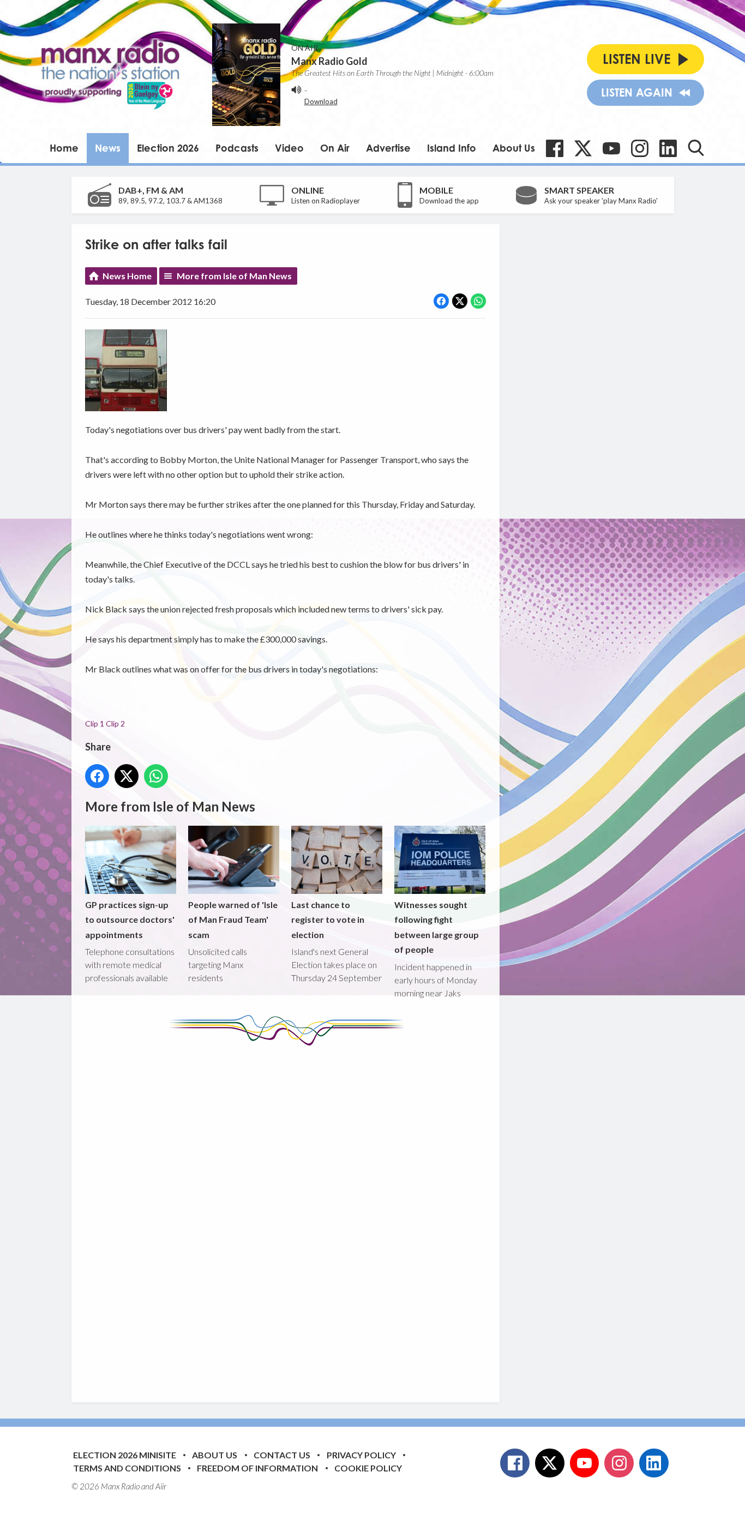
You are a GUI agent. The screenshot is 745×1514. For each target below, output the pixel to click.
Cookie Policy (368, 1468)
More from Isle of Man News (234, 276)
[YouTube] (611, 148)
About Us (513, 148)
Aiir (160, 1486)
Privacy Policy (361, 1455)
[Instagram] (639, 148)
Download (321, 101)
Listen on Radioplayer (325, 200)
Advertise (388, 148)
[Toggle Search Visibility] (696, 148)
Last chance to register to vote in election (327, 919)
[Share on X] (459, 301)
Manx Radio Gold (329, 61)
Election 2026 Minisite (124, 1455)
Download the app (449, 200)
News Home (127, 276)
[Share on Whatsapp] (478, 301)
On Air (335, 148)
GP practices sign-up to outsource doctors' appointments (130, 919)
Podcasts (237, 148)
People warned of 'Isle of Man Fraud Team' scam (233, 919)
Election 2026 (168, 148)
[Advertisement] (289, 1215)
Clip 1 (94, 723)
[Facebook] (554, 148)
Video (289, 148)
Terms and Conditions (127, 1468)
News (108, 148)
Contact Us (282, 1455)
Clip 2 (115, 723)
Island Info (451, 148)
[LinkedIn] (668, 148)
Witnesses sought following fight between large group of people (436, 926)
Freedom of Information (257, 1468)
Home (64, 148)
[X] (583, 148)
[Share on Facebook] (441, 301)
